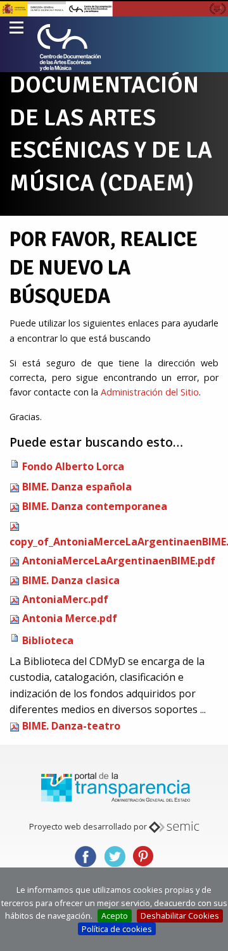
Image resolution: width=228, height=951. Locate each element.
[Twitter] (114, 855)
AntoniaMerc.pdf (65, 599)
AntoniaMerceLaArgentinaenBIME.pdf (118, 561)
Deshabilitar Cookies (180, 915)
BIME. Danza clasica (71, 580)
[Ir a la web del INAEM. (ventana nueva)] (114, 8)
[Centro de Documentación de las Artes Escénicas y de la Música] (69, 47)
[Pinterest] (143, 855)
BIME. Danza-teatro (71, 726)
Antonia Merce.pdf (69, 618)
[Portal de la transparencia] (114, 786)
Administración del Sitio (150, 392)
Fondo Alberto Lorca (73, 466)
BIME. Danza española (77, 487)
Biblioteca (47, 640)
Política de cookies (117, 929)
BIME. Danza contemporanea (94, 506)
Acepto (114, 915)
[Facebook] (85, 855)
